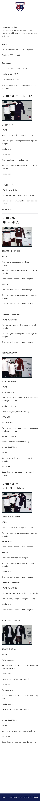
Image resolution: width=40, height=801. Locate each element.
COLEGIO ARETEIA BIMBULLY (26, 797)
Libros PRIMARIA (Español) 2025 (23, 784)
